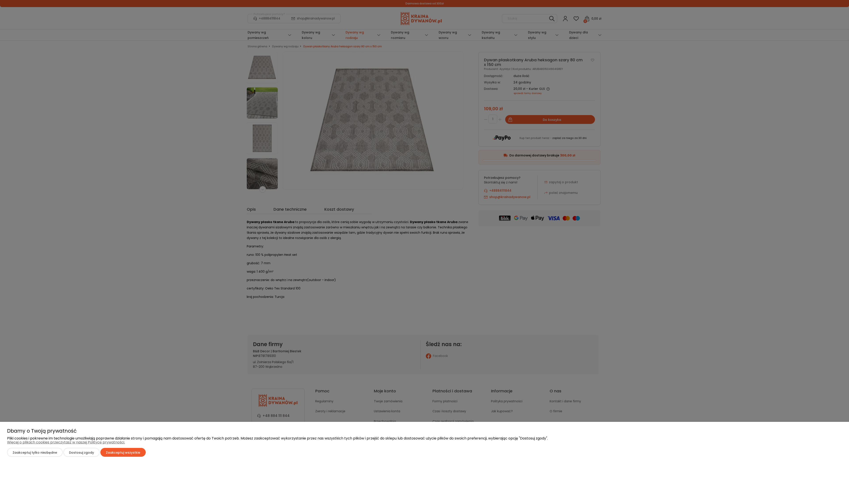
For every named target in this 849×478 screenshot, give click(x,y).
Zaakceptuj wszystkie (123, 452)
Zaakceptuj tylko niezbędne (35, 452)
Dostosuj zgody (81, 452)
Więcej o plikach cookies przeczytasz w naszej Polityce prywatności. (66, 442)
